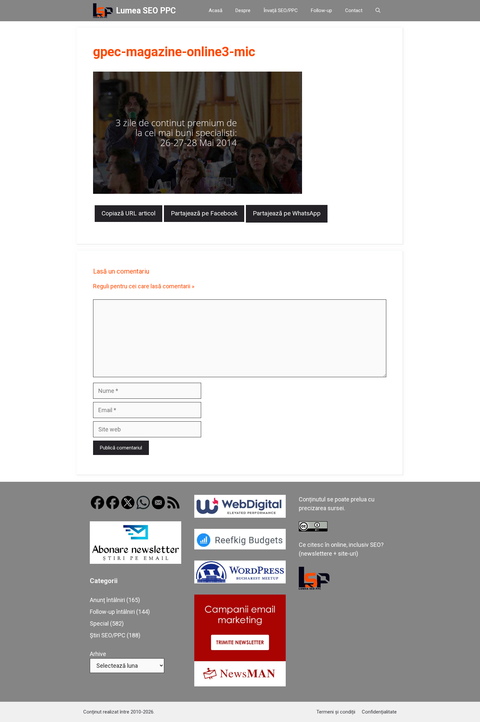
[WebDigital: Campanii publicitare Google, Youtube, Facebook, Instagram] (240, 515)
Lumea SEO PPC (146, 10)
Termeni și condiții (335, 712)
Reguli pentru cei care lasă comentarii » (143, 286)
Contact (353, 10)
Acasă (215, 10)
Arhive (98, 653)
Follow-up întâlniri (112, 611)
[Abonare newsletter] (135, 561)
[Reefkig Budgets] (240, 547)
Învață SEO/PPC (281, 10)
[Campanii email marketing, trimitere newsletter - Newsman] (240, 684)
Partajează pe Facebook (204, 213)
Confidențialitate (379, 712)
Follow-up (321, 10)
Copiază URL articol (128, 213)
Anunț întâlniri (107, 599)
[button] (378, 10)
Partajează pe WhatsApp (287, 213)
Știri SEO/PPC (107, 635)
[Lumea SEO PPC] (103, 10)
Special (99, 623)
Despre (242, 10)
